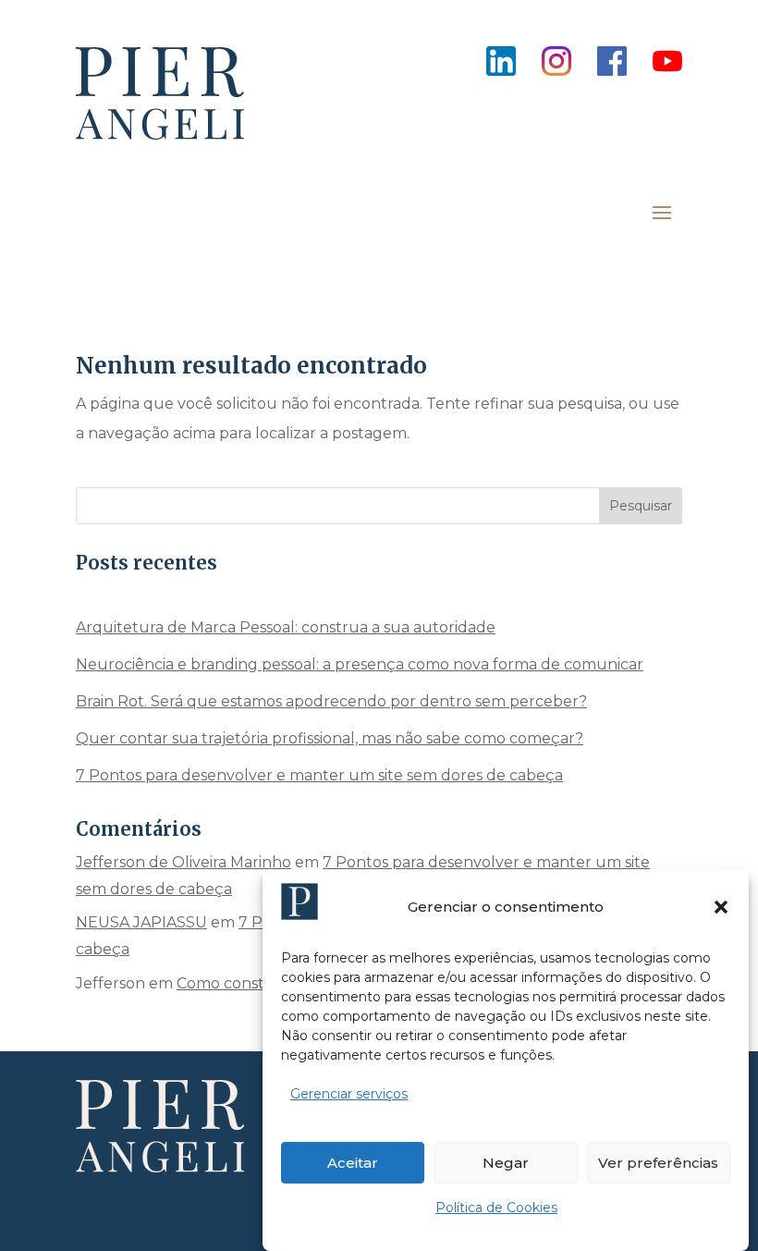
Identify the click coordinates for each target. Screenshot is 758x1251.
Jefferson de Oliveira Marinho (183, 862)
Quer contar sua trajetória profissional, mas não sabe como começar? (329, 738)
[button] (721, 907)
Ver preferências (658, 1162)
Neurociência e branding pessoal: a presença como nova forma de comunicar (359, 664)
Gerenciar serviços (349, 1093)
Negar (506, 1162)
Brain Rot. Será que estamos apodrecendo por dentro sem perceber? (331, 701)
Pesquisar (640, 505)
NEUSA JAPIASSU (141, 922)
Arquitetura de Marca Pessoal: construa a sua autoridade (285, 627)
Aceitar (352, 1162)
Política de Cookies (496, 1207)
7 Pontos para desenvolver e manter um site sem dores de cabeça (319, 775)
